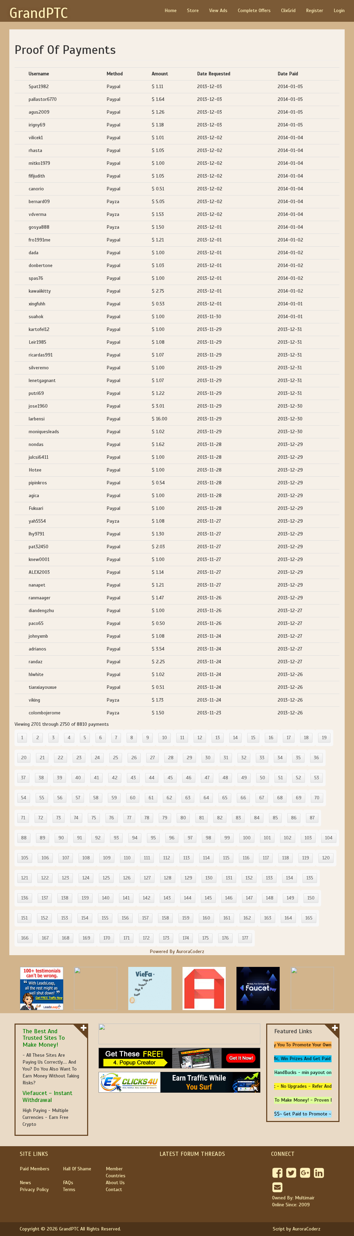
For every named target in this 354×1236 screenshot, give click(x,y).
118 (285, 858)
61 (151, 798)
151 (24, 918)
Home (171, 10)
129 (188, 878)
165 (309, 918)
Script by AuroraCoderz (296, 1229)
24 (97, 758)
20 (24, 758)
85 (275, 818)
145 (208, 898)
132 (249, 878)
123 (65, 878)
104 (329, 838)
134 (289, 878)
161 (226, 918)
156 (125, 918)
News (25, 1183)
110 (127, 858)
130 (209, 878)
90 (61, 838)
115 (226, 858)
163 (267, 918)
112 (166, 858)
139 (85, 898)
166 (25, 938)
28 (171, 758)
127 (147, 878)
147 (249, 898)
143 (167, 898)
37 (23, 778)
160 (206, 918)
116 (246, 858)
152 (44, 918)
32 (243, 758)
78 (147, 818)
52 (298, 778)
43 (133, 778)
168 (65, 938)
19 (324, 738)
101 (267, 838)
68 (280, 798)
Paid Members (34, 1169)
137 (44, 898)
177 (245, 938)
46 (189, 778)
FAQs (68, 1183)
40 (78, 778)
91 (79, 838)
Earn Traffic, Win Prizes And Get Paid (290, 1059)
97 (190, 838)
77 (129, 818)
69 (298, 798)
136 (24, 898)
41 (96, 778)
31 (226, 758)
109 (107, 858)
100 (247, 838)
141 (126, 898)
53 (316, 778)
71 (23, 818)
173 (166, 938)
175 (205, 938)
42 (115, 778)
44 (152, 778)
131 (229, 878)
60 (133, 798)
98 (208, 838)
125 (106, 878)
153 (64, 918)
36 (316, 758)
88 (24, 838)
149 (290, 898)
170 (106, 938)
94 (135, 838)
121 (24, 878)
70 (317, 798)
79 (164, 818)
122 (45, 878)
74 (76, 818)
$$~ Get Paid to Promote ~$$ (305, 1114)
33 (262, 758)
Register (314, 10)
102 (287, 838)
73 (58, 818)
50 (262, 778)
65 (224, 798)
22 (60, 758)
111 (147, 858)
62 (169, 798)
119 (305, 858)
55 (41, 798)
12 (199, 738)
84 (257, 818)
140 (106, 898)
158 (165, 918)
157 (145, 918)
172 (146, 938)
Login (339, 10)
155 (105, 918)
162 (247, 918)
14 (235, 738)
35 (298, 758)
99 (227, 838)
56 (60, 798)
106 (45, 858)
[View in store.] (83, 1027)
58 (96, 798)
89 (42, 838)
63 (187, 798)
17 (289, 738)
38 (41, 778)
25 (115, 758)
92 (98, 838)
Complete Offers (254, 10)
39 (59, 778)
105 (24, 858)
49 (244, 778)
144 (188, 898)
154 (84, 918)
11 (182, 738)
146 (229, 898)
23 (79, 758)
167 (45, 938)
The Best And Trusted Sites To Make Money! (43, 1038)
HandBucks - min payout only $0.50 (311, 1072)
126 (127, 878)
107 (65, 858)
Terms (69, 1189)
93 (116, 838)
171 (126, 938)
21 (42, 758)
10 (164, 738)
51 (280, 778)
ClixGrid (288, 10)
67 (261, 798)
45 (170, 778)
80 (183, 818)
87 (312, 818)
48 (225, 778)
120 (326, 858)
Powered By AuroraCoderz (177, 951)
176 (225, 938)
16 (271, 738)
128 (167, 878)
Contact (114, 1189)
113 (186, 858)
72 (40, 818)
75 (94, 818)
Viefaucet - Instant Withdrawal (47, 1096)
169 (86, 938)
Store (193, 10)
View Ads (218, 10)
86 (294, 818)
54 (23, 798)
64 (206, 798)
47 (207, 778)
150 (311, 898)
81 (201, 818)
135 (309, 878)
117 (266, 858)
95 (153, 838)
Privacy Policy (34, 1189)
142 (146, 898)
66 (243, 798)
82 (220, 818)
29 (189, 758)
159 (185, 918)
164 (288, 918)
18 (306, 738)
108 (86, 858)
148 (269, 898)
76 (111, 818)
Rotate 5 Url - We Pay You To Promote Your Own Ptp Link (286, 1045)
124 (86, 878)
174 (186, 938)
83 (238, 818)
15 (253, 738)
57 (78, 798)
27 (152, 758)
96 (172, 838)
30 (208, 758)
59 (114, 798)
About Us (115, 1183)
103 (308, 838)
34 (280, 758)
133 (269, 878)
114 (206, 858)
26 (134, 758)
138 (64, 898)
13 (217, 738)
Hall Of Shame (77, 1169)
